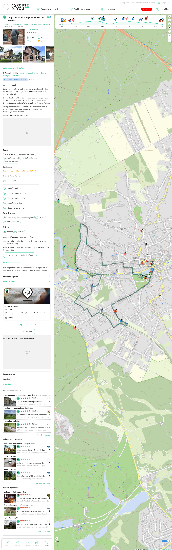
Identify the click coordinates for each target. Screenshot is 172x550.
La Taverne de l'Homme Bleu (15, 492)
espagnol (6, 76)
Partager (37, 546)
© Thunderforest (152, 549)
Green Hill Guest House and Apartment (19, 443)
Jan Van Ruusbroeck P (12, 158)
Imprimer (17, 546)
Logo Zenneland (33, 29)
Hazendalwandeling (12, 421)
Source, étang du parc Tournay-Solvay (19, 505)
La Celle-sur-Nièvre (11, 162)
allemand (29, 73)
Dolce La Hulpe (10, 456)
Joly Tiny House (10, 469)
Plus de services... (44, 532)
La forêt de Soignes (30, 158)
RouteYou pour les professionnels (143, 3)
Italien (22, 73)
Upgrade (146, 9)
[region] (113, 282)
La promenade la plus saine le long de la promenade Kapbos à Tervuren (32, 395)
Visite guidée (124, 3)
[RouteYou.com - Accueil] (20, 7)
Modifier (46, 546)
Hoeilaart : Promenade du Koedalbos (18, 408)
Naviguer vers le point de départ (21, 255)
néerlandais (15, 76)
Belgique (15, 24)
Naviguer (7, 546)
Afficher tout (27, 331)
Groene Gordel (32, 24)
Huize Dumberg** (11, 518)
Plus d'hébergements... (42, 483)
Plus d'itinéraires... (44, 435)
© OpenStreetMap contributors (164, 549)
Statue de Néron (11, 306)
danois (43, 73)
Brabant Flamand (22, 24)
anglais (36, 73)
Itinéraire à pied (7, 24)
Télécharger (27, 546)
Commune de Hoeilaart (43, 24)
